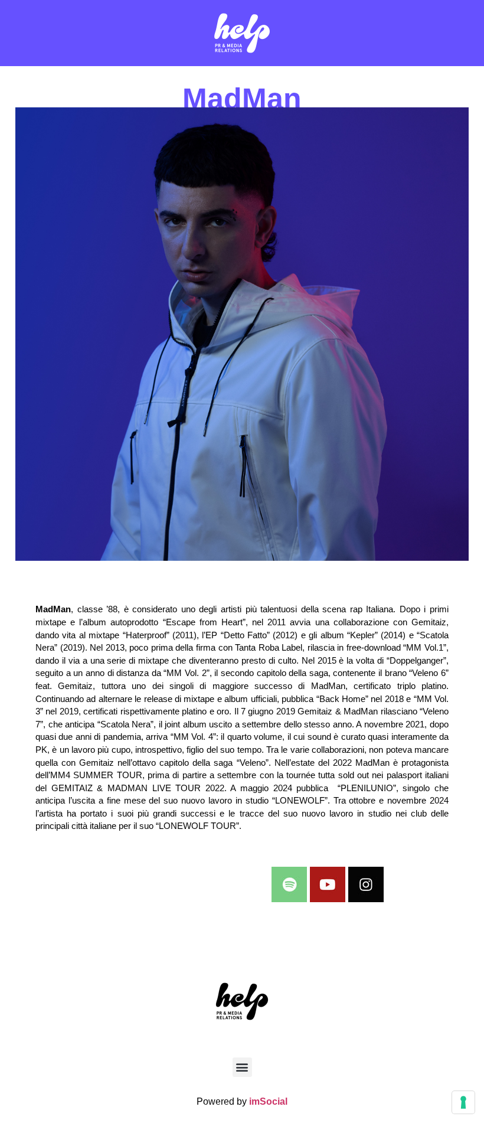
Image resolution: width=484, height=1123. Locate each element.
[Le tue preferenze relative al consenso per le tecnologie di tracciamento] (463, 1102)
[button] (242, 1067)
